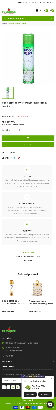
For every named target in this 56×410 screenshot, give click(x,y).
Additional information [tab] (28, 256)
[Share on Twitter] (14, 158)
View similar (30, 394)
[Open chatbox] (50, 404)
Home (4, 23)
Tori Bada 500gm (39, 386)
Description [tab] (28, 252)
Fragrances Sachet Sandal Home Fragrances (41, 302)
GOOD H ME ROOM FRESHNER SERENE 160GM (13, 302)
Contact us (35, 2)
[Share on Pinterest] (19, 158)
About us (22, 2)
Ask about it (45, 394)
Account (48, 2)
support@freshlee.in (15, 350)
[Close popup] (51, 378)
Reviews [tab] (28, 260)
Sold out (28, 144)
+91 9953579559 (13, 347)
